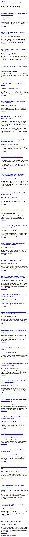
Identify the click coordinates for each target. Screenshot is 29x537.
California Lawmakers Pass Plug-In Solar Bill (13, 210)
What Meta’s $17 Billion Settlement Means (12, 157)
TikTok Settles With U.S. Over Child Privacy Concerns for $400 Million (12, 505)
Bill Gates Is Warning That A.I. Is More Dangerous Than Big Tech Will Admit (14, 295)
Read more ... (4, 26)
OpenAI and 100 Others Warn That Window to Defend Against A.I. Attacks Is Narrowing (13, 175)
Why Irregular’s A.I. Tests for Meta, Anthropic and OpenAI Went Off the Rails (14, 381)
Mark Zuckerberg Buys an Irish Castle (11, 521)
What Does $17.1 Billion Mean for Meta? (11, 260)
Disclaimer (6, 2)
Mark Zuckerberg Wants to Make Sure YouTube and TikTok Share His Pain (13, 50)
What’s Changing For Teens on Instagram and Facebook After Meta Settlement (13, 243)
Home (2, 2)
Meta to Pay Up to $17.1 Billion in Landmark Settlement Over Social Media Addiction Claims (13, 276)
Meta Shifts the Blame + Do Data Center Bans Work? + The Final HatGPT (13, 117)
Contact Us (19, 2)
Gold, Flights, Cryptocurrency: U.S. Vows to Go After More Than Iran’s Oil (13, 312)
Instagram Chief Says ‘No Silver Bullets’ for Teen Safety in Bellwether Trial (13, 331)
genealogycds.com (5, 1)
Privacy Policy (13, 2)
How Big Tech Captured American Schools (12, 434)
